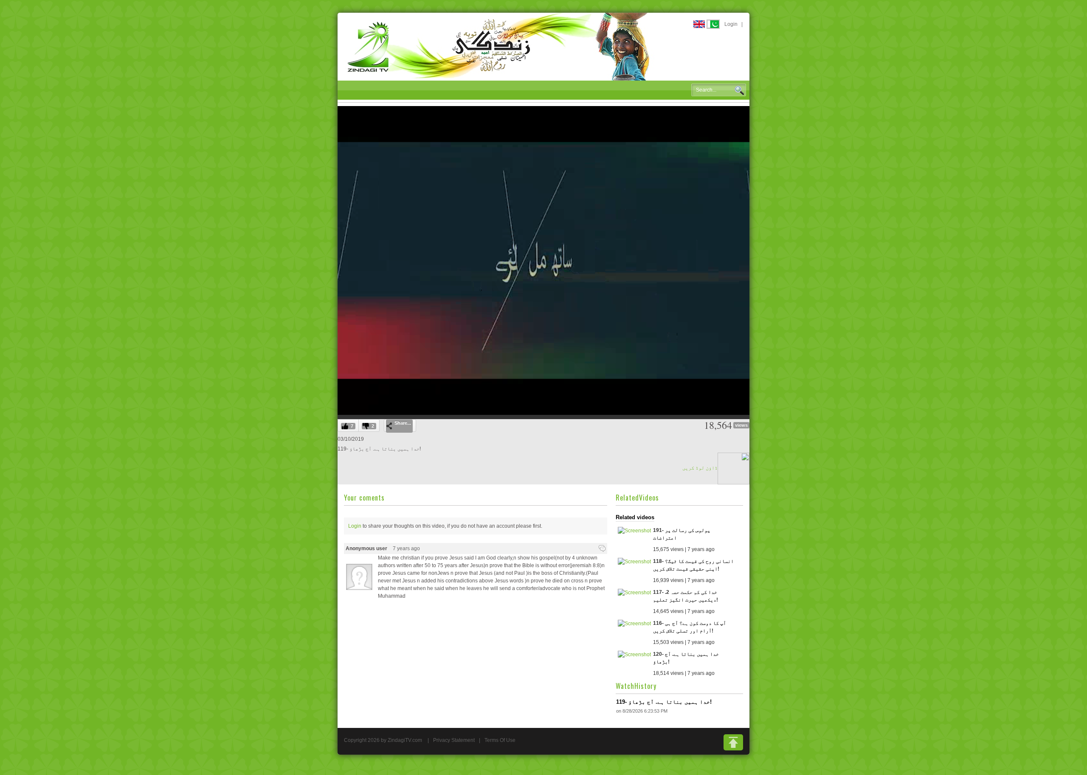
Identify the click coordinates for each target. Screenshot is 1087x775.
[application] (543, 260)
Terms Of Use (499, 740)
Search (739, 90)
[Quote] (602, 548)
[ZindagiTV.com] (499, 46)
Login (731, 24)
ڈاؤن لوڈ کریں (700, 468)
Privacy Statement (454, 740)
